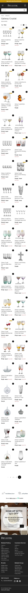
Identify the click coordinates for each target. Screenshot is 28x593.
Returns (16, 550)
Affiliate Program (18, 568)
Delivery (16, 548)
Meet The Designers (5, 551)
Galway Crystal (4, 568)
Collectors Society (5, 555)
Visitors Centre (4, 553)
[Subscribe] (22, 526)
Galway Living (4, 570)
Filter (4, 25)
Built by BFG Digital (5, 589)
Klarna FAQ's (17, 570)
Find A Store (3, 558)
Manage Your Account (19, 553)
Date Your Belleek (5, 556)
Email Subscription (19, 551)
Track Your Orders (18, 555)
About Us (3, 545)
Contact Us (17, 545)
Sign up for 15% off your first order (14, 1)
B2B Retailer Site (18, 567)
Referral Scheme (4, 550)
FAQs (16, 547)
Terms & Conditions (19, 571)
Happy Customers (5, 548)
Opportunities (18, 565)
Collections (7, 15)
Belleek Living (4, 567)
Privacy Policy (18, 573)
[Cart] (25, 5)
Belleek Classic (4, 565)
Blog (2, 547)
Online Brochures (5, 560)
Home (2, 15)
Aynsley (3, 571)
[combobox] (14, 10)
